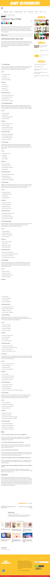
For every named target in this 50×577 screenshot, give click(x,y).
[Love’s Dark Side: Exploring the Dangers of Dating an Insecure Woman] (27, 525)
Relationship (3, 16)
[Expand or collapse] (31, 35)
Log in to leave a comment (5, 549)
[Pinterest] (7, 23)
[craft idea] (41, 36)
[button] (45, 11)
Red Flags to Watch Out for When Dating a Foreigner (25, 507)
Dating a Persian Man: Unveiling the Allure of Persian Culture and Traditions (27, 540)
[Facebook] (2, 23)
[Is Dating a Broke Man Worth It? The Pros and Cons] (6, 535)
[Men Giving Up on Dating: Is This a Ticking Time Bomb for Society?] (17, 525)
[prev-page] (1, 543)
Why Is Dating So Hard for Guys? (5, 529)
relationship (3, 31)
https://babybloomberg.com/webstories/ (13, 513)
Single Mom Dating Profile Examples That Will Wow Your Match (8, 507)
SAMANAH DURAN (11, 512)
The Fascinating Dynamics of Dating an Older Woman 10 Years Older (16, 540)
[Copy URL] (11, 23)
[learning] (41, 22)
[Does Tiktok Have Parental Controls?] (36, 51)
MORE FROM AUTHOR (20, 521)
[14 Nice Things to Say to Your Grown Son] (36, 56)
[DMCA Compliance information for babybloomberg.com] (38, 569)
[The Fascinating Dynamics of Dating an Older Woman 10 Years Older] (17, 535)
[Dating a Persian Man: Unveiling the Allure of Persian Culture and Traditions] (27, 535)
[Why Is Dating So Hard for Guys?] (6, 525)
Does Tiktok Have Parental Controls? (44, 50)
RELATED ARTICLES (13, 521)
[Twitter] (4, 23)
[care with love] (41, 29)
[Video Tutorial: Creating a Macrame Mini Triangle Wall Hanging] (36, 46)
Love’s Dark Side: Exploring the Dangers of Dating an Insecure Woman (27, 530)
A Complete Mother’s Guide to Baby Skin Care (40, 64)
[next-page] (3, 543)
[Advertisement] (16, 55)
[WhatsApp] (9, 23)
